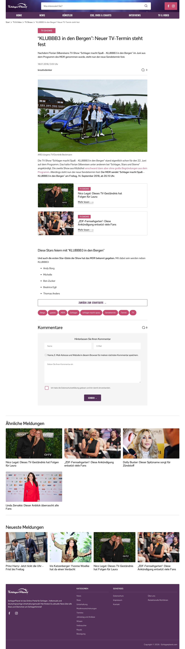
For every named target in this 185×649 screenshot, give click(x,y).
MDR (63, 312)
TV (133, 312)
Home (19, 15)
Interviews (135, 15)
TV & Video (163, 15)
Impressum (117, 600)
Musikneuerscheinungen (87, 608)
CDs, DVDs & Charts (100, 15)
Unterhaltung (82, 604)
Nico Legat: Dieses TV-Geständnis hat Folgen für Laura (100, 195)
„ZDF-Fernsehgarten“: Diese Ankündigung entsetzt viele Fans (97, 222)
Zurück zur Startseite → (93, 302)
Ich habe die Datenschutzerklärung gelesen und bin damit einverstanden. (81, 388)
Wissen (79, 621)
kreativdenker (45, 70)
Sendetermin (110, 312)
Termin (124, 312)
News (42, 15)
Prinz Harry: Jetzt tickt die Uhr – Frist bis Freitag (25, 567)
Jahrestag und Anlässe (86, 617)
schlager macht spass (91, 312)
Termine (80, 612)
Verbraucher (81, 625)
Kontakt (116, 604)
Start (8, 22)
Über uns (151, 596)
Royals (79, 629)
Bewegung (81, 634)
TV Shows (29, 22)
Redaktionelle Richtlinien (158, 600)
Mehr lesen (84, 201)
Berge (42, 312)
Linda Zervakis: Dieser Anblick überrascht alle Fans (32, 507)
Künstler (67, 15)
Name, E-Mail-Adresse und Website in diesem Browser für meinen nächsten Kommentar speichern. (93, 355)
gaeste (53, 312)
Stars (79, 600)
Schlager (73, 312)
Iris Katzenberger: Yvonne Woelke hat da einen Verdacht (69, 567)
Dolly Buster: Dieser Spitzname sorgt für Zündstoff (146, 464)
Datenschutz (118, 596)
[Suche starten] (146, 6)
